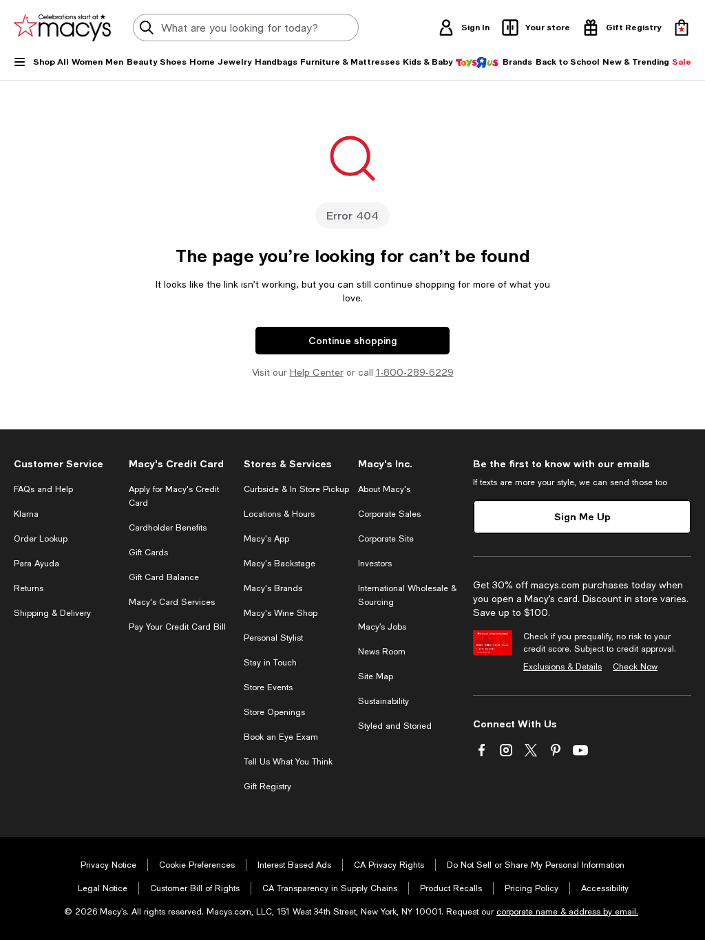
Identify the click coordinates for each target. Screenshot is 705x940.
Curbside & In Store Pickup (296, 489)
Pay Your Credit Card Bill (177, 627)
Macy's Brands (273, 588)
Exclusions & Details (562, 667)
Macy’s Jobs (382, 627)
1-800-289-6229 (415, 372)
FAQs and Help (43, 489)
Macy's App (266, 539)
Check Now (635, 667)
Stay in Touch (270, 662)
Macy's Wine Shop (280, 613)
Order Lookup (40, 539)
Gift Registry (267, 786)
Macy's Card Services (172, 602)
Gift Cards (148, 552)
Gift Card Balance (164, 577)
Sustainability (383, 701)
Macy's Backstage (279, 563)
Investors (375, 563)
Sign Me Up (582, 516)
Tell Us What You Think (288, 762)
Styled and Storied (395, 726)
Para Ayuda (36, 563)
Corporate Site (386, 539)
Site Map (375, 676)
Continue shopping (352, 340)
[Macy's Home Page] (62, 27)
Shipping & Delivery (52, 613)
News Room (382, 651)
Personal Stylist (273, 638)
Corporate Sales (389, 514)
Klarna (26, 514)
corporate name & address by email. (567, 912)
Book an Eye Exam (281, 737)
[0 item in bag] (681, 27)
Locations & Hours (279, 514)
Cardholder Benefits (168, 528)
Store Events (268, 687)
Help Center (317, 372)
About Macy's (384, 489)
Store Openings (274, 712)
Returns (28, 588)
